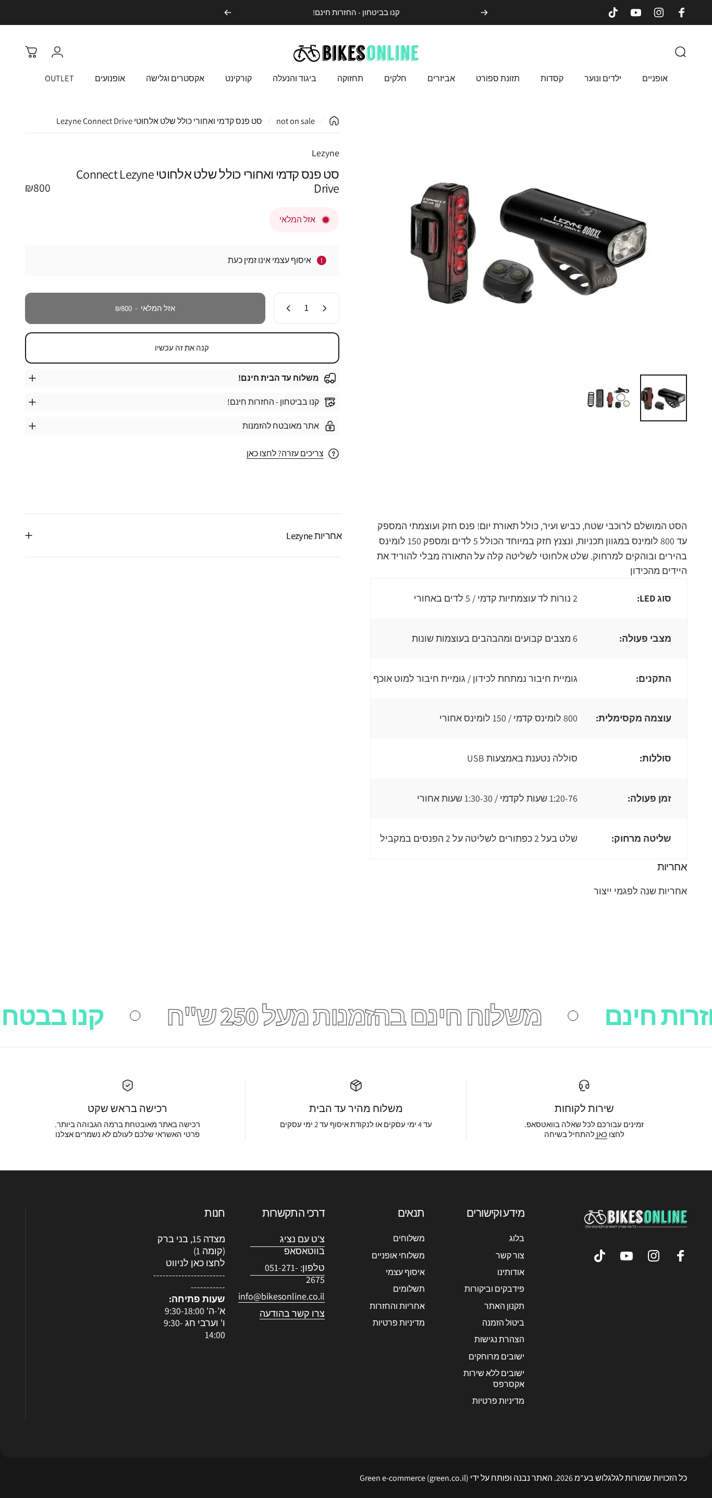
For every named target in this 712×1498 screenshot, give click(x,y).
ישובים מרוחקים (496, 1356)
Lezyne (325, 153)
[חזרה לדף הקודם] (334, 121)
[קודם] (484, 12)
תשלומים (409, 1289)
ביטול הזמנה (503, 1322)
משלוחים (409, 1238)
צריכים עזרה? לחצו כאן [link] (285, 453)
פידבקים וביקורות (494, 1289)
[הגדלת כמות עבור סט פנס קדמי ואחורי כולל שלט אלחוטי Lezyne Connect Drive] (286, 308)
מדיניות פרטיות (498, 1400)
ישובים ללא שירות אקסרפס (493, 1378)
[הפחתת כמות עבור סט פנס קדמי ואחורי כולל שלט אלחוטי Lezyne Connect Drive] (327, 308)
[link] (281, 1297)
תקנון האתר (504, 1306)
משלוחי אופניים (398, 1255)
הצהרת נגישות (499, 1339)
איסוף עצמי (405, 1272)
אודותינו (510, 1272)
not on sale (295, 121)
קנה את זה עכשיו (182, 348)
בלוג (516, 1238)
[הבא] (227, 12)
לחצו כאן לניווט (195, 1263)
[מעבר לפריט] (663, 397)
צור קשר (510, 1255)
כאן (601, 1134)
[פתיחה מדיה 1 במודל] (530, 240)
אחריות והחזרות (397, 1306)
